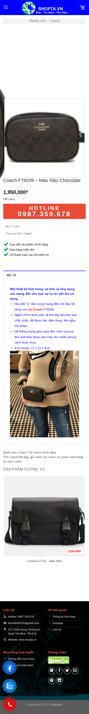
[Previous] (7, 86)
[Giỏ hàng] (82, 7)
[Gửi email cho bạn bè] (75, 670)
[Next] (19, 86)
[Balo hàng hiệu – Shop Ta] (44, 8)
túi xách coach (12, 461)
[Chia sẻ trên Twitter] (67, 670)
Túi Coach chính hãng (42, 452)
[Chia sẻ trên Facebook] (59, 670)
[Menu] (5, 7)
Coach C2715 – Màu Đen (44, 561)
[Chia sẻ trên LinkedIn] (59, 680)
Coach (55, 21)
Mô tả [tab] (11, 275)
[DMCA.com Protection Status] (58, 660)
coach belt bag (19, 457)
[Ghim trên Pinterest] (51, 680)
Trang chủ (37, 21)
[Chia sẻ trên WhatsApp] (51, 670)
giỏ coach (36, 457)
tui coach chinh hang (70, 457)
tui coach (49, 457)
